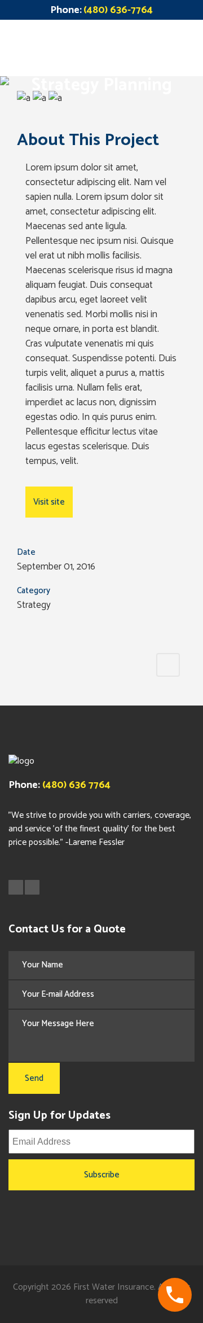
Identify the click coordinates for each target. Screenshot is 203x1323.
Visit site (49, 502)
